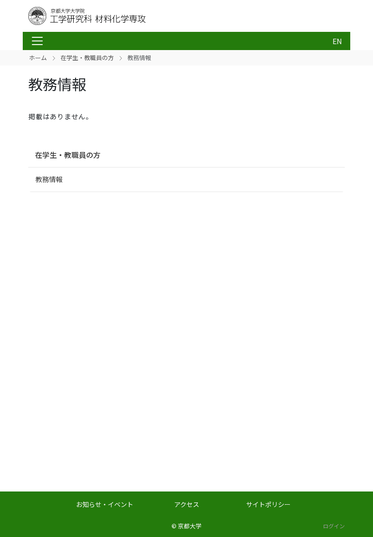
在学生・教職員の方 (87, 57)
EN (337, 41)
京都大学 (190, 526)
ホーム (38, 57)
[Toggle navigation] (37, 41)
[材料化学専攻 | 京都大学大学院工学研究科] (101, 16)
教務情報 (49, 179)
